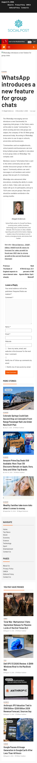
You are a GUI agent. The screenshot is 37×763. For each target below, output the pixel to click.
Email (7, 334)
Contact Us (25, 8)
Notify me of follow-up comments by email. (18, 361)
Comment (9, 297)
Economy (4, 71)
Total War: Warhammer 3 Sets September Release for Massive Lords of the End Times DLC (17, 624)
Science (6, 541)
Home (5, 529)
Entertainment (8, 549)
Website (8, 341)
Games (5, 618)
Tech (5, 660)
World (5, 535)
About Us (11, 5)
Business (6, 702)
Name (8, 327)
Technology (7, 543)
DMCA (28, 5)
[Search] (33, 47)
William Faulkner (19, 427)
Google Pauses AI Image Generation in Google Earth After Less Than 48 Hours (18, 750)
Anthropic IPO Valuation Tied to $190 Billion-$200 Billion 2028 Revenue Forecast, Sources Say (18, 708)
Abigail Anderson (8, 111)
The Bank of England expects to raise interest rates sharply (10, 271)
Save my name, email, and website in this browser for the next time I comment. (18, 351)
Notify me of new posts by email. (19, 367)
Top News (6, 532)
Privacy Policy (20, 5)
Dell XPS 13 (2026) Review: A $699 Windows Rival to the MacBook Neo (18, 666)
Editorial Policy (14, 8)
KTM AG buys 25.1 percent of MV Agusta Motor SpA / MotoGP (26, 271)
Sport (5, 546)
